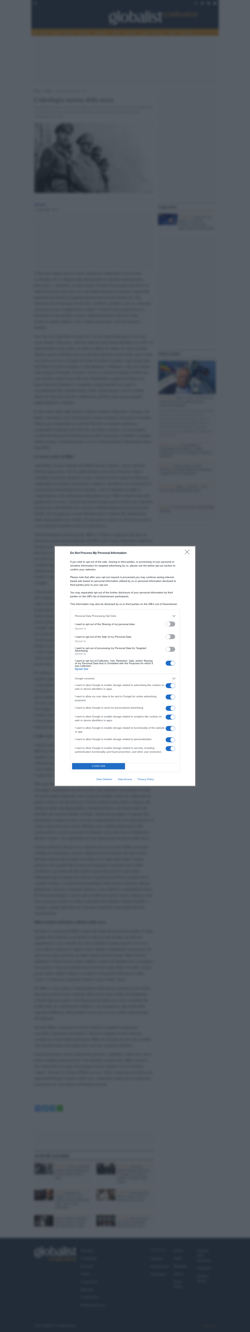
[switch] (170, 624)
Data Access (125, 779)
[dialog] (125, 666)
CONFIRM (98, 766)
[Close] (188, 553)
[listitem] (125, 616)
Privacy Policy (146, 779)
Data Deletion (104, 779)
